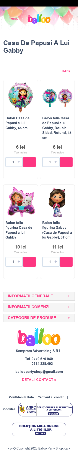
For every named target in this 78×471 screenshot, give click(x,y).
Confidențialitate (21, 397)
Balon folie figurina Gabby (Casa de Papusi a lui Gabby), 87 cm (57, 230)
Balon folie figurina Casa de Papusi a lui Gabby (18, 230)
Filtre (66, 70)
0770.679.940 (42, 359)
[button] (29, 162)
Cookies (9, 409)
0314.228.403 (42, 363)
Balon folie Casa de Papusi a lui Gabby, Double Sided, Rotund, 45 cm (57, 128)
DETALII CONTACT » (39, 379)
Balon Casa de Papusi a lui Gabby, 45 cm (17, 123)
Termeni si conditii (51, 397)
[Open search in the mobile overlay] (60, 18)
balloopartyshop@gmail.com (39, 371)
